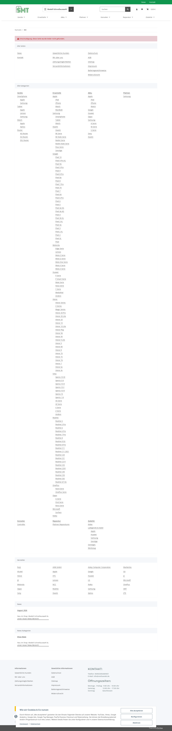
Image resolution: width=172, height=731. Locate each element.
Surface (58, 512)
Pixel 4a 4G (59, 211)
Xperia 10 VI (60, 384)
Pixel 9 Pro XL (60, 160)
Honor (55, 299)
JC (124, 576)
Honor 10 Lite (60, 326)
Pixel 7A (58, 188)
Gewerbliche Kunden (61, 53)
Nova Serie (59, 286)
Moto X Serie (60, 265)
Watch (19, 120)
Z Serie (58, 411)
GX (124, 571)
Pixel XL (58, 238)
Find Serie (59, 502)
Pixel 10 (58, 157)
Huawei (56, 272)
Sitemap (91, 62)
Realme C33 (60, 475)
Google (55, 154)
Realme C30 (60, 472)
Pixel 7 (57, 191)
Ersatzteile (57, 93)
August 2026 (22, 610)
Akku (90, 93)
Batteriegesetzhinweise (97, 70)
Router (20, 130)
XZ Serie (58, 404)
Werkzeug (92, 548)
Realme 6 (59, 428)
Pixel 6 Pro (59, 198)
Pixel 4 (57, 215)
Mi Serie (58, 133)
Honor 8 (58, 350)
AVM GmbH (57, 567)
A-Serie (58, 499)
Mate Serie (59, 282)
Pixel (57, 242)
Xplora (22, 127)
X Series (58, 306)
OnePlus (56, 485)
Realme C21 (60, 458)
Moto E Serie (60, 255)
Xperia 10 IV (60, 390)
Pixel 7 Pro (59, 184)
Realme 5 (59, 421)
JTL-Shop (160, 728)
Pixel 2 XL (59, 231)
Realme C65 (60, 478)
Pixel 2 (57, 235)
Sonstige (58, 150)
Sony (54, 374)
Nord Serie (59, 489)
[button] (136, 9)
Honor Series (60, 303)
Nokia (55, 516)
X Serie (58, 407)
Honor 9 (58, 343)
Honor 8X (59, 346)
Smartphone (22, 96)
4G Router (24, 133)
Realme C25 (60, 465)
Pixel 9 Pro (59, 167)
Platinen (126, 93)
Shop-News (21, 637)
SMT (125, 589)
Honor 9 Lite (60, 340)
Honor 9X (59, 336)
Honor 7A (59, 360)
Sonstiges (91, 545)
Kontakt (152, 2)
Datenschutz (35, 724)
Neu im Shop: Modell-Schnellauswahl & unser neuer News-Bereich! (32, 617)
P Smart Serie (60, 279)
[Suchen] (127, 9)
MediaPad (59, 292)
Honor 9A (59, 333)
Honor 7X (59, 353)
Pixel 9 (57, 171)
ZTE (124, 593)
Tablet (19, 106)
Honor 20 (59, 319)
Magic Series (60, 309)
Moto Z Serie (60, 269)
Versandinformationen (61, 66)
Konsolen (21, 521)
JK (18, 580)
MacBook (58, 110)
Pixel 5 (57, 204)
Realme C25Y (60, 468)
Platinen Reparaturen (61, 524)
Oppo (55, 495)
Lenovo (23, 113)
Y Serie (58, 289)
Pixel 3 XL (59, 221)
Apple (22, 100)
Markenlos (127, 567)
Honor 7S (59, 357)
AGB (89, 57)
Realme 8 (59, 438)
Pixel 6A (58, 194)
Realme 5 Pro (60, 424)
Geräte (20, 93)
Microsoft (56, 509)
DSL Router (24, 140)
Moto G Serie (60, 259)
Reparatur (57, 521)
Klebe (90, 524)
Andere (58, 296)
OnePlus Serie (60, 492)
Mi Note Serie (60, 137)
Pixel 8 (57, 181)
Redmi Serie (60, 140)
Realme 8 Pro (60, 445)
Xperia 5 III (59, 380)
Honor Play (59, 330)
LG (89, 580)
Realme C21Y (60, 462)
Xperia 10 (59, 394)
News (143, 2)
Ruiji (19, 567)
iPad (57, 100)
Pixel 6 (57, 201)
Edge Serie (59, 248)
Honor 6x (58, 367)
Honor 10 (59, 323)
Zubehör (91, 521)
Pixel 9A (58, 164)
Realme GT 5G (60, 482)
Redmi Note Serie (62, 144)
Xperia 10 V (59, 387)
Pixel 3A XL (59, 218)
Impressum (24, 724)
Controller (21, 524)
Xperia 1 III (59, 397)
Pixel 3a (58, 225)
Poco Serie (59, 147)
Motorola (56, 245)
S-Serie (93, 130)
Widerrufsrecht (94, 75)
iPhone (58, 103)
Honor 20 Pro (60, 313)
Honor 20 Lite (60, 316)
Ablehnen (136, 723)
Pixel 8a (58, 177)
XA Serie (58, 401)
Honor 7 (58, 363)
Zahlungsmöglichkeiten (62, 62)
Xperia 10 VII (60, 377)
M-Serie (94, 127)
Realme (56, 418)
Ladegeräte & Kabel (95, 528)
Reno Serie (59, 505)
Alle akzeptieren (136, 711)
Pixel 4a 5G (59, 208)
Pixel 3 (57, 228)
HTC (54, 576)
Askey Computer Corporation (99, 567)
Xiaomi (55, 127)
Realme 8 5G (60, 441)
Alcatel (20, 571)
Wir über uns (58, 57)
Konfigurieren (136, 717)
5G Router (24, 137)
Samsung (23, 103)
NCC (54, 584)
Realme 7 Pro (60, 434)
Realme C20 (60, 455)
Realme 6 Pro (60, 431)
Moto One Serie (61, 262)
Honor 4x (58, 370)
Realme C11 (60, 448)
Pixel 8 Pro (59, 174)
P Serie (58, 275)
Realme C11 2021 (62, 451)
